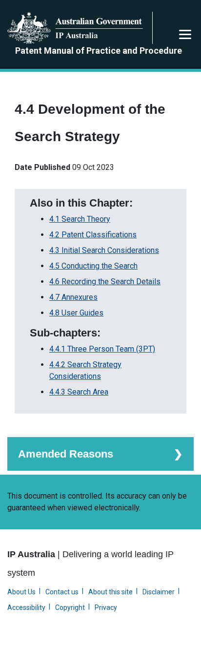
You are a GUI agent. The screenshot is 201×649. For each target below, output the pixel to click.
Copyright (70, 607)
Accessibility (26, 607)
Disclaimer (158, 592)
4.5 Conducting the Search (93, 266)
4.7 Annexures (73, 297)
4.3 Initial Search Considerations (104, 250)
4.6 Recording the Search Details (105, 281)
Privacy (106, 607)
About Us (21, 592)
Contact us (62, 592)
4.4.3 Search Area (78, 392)
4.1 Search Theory (79, 219)
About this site (110, 592)
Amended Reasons (65, 454)
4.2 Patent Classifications (93, 234)
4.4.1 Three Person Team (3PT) (102, 349)
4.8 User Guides (76, 312)
